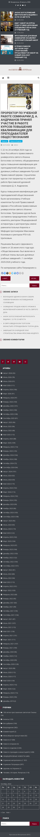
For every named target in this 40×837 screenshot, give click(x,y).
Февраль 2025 (8, 447)
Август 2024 (7, 471)
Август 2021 (7, 619)
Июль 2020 (7, 672)
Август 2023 (7, 521)
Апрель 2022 (8, 586)
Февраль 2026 (8, 398)
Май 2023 (7, 533)
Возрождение (8, 727)
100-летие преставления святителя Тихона (19, 712)
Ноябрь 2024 (8, 459)
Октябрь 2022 (8, 562)
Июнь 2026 (7, 381)
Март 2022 (7, 590)
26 (30, 803)
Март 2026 (7, 394)
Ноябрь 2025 (8, 410)
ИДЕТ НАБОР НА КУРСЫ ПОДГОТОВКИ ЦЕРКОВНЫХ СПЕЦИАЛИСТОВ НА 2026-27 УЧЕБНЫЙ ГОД (26, 26)
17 (19, 799)
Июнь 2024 (7, 480)
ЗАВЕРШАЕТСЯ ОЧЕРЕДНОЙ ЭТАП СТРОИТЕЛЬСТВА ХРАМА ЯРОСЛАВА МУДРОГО (21, 331)
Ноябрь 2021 (8, 607)
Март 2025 (7, 443)
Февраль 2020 (8, 693)
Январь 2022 (8, 599)
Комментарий (8, 732)
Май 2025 (7, 435)
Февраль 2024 (8, 496)
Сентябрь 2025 (9, 418)
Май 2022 (7, 582)
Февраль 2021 (8, 644)
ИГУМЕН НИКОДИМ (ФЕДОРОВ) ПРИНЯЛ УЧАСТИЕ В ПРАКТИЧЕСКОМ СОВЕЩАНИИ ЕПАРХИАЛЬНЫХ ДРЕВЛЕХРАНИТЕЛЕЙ (35, 278)
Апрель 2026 (8, 389)
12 (30, 795)
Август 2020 (7, 668)
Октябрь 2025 (8, 414)
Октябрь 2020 (8, 660)
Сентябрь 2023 (9, 517)
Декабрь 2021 (8, 603)
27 (36, 803)
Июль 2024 (7, 476)
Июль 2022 (7, 574)
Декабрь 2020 (8, 652)
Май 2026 (7, 385)
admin (16, 145)
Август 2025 (7, 422)
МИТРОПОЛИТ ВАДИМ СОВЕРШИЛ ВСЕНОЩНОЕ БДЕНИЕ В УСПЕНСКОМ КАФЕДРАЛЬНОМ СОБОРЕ (7, 278)
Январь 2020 (8, 697)
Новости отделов (15, 141)
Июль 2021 (7, 623)
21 (3, 803)
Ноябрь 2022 (8, 558)
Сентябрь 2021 (9, 615)
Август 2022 (7, 570)
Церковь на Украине (11, 768)
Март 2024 (7, 492)
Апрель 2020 (8, 685)
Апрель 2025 (8, 439)
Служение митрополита (12, 760)
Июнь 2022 (7, 578)
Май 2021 (7, 631)
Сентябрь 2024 (9, 467)
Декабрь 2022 (8, 553)
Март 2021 (7, 640)
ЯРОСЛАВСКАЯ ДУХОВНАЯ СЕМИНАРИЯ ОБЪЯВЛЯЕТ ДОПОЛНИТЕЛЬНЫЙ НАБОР (26, 38)
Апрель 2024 (8, 488)
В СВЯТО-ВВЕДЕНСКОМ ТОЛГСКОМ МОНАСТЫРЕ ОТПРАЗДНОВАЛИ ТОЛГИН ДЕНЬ (21, 324)
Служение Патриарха (11, 764)
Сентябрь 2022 (9, 566)
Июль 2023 (7, 525)
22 (8, 803)
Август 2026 (7, 373)
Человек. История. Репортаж (14, 773)
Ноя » (8, 812)
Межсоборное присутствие (13, 736)
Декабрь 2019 (8, 701)
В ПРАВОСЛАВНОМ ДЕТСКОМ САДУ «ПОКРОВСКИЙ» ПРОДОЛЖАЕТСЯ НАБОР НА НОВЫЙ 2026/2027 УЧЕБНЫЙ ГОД (26, 51)
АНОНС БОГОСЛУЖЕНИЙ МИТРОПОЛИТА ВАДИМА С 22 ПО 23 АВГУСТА (26, 15)
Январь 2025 (8, 451)
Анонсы (6, 719)
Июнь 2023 (7, 529)
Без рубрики (8, 723)
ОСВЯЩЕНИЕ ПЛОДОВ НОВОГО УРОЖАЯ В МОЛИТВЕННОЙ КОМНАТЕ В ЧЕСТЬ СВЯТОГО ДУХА (20, 309)
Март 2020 (7, 689)
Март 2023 (7, 541)
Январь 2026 (8, 402)
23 (14, 803)
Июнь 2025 (7, 430)
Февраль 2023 (8, 545)
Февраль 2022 (8, 594)
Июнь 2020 (7, 676)
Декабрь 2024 (8, 455)
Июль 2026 (7, 377)
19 (30, 799)
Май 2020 (7, 681)
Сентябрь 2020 (9, 664)
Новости (4, 141)
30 (14, 807)
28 (3, 807)
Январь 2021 (8, 648)
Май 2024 (7, 484)
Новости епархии (10, 744)
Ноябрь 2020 (8, 656)
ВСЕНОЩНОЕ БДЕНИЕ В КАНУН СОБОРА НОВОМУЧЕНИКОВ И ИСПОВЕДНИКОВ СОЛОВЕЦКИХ (18, 299)
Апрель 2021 (8, 635)
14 (3, 799)
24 (19, 803)
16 (14, 799)
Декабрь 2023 (8, 504)
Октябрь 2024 (8, 463)
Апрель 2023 (8, 537)
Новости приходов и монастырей (16, 752)
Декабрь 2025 (8, 406)
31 (19, 807)
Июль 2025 (7, 426)
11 (25, 795)
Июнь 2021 (7, 627)
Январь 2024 (8, 500)
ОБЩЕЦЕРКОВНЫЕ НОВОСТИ (14, 756)
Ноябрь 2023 (8, 508)
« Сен (3, 812)
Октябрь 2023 (8, 512)
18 (25, 799)
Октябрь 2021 (8, 611)
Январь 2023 (8, 549)
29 (8, 807)
